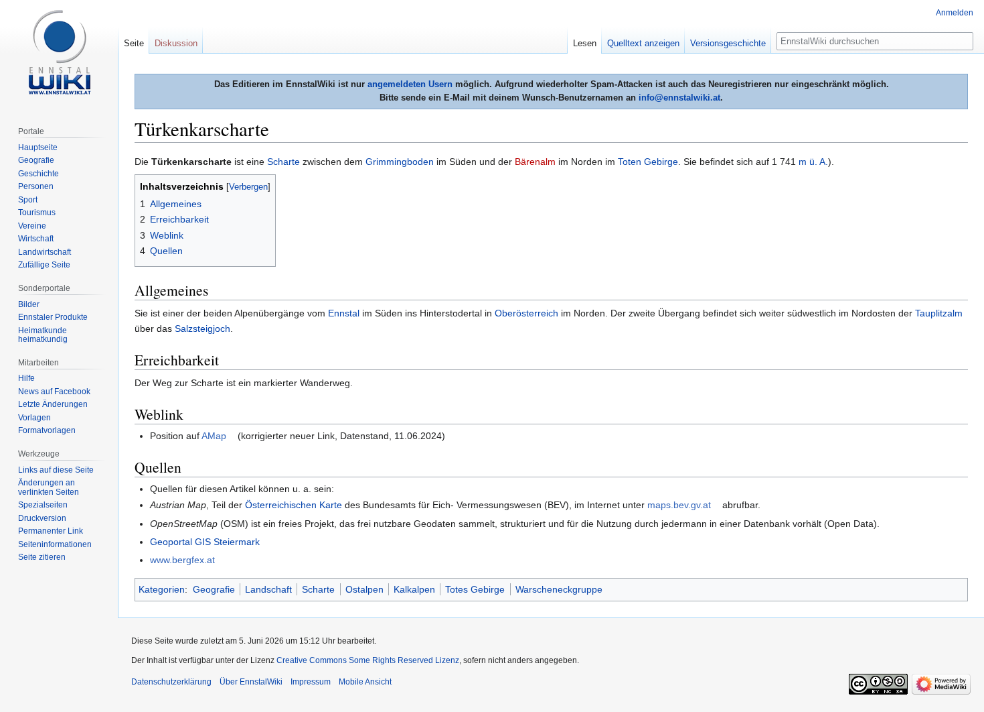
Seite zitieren (42, 557)
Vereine (32, 226)
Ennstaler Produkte (53, 317)
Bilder (28, 304)
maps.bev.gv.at (679, 504)
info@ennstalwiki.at (679, 98)
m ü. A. (813, 161)
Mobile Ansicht (365, 682)
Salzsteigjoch (202, 328)
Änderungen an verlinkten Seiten (48, 487)
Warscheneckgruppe (558, 589)
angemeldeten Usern (410, 84)
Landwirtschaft (44, 252)
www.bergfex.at (182, 559)
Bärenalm (535, 161)
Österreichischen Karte (293, 504)
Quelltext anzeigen (643, 43)
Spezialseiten (43, 505)
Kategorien (162, 589)
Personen (36, 186)
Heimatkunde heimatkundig (43, 335)
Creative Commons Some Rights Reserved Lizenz (367, 660)
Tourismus (37, 212)
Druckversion (42, 518)
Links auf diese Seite (56, 470)
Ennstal (343, 313)
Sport (27, 199)
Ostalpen (364, 589)
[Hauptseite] (58, 53)
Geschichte (38, 173)
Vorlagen (34, 417)
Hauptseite (38, 147)
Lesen (584, 43)
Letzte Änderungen (53, 404)
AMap (213, 435)
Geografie (214, 589)
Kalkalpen (414, 589)
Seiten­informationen (55, 544)
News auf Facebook (54, 391)
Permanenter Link (50, 531)
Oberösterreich (526, 313)
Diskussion (176, 43)
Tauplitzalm (939, 313)
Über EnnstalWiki (251, 682)
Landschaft (268, 589)
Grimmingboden (399, 161)
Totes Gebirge (475, 589)
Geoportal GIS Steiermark (205, 541)
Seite (134, 43)
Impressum (311, 682)
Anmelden (954, 12)
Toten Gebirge (648, 161)
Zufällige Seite (44, 265)
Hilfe (26, 378)
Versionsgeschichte (728, 43)
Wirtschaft (36, 238)
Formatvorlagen (47, 430)
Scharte (283, 161)
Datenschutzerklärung (171, 682)
